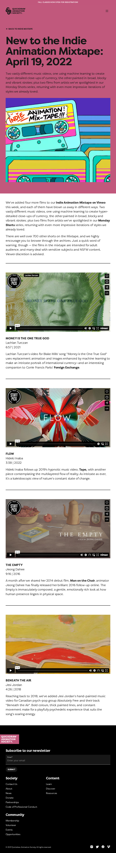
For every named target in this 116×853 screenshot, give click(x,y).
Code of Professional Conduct (21, 806)
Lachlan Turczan (17, 343)
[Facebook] (103, 846)
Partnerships (12, 802)
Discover (50, 788)
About (9, 788)
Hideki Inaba (14, 458)
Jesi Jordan (14, 685)
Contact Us (11, 784)
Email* (10, 757)
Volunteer (11, 825)
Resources (51, 793)
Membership (12, 820)
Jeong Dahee (15, 569)
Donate (10, 797)
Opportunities (13, 834)
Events (9, 829)
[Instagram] (91, 846)
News (8, 793)
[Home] (58, 739)
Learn (49, 784)
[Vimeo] (108, 846)
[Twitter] (97, 846)
